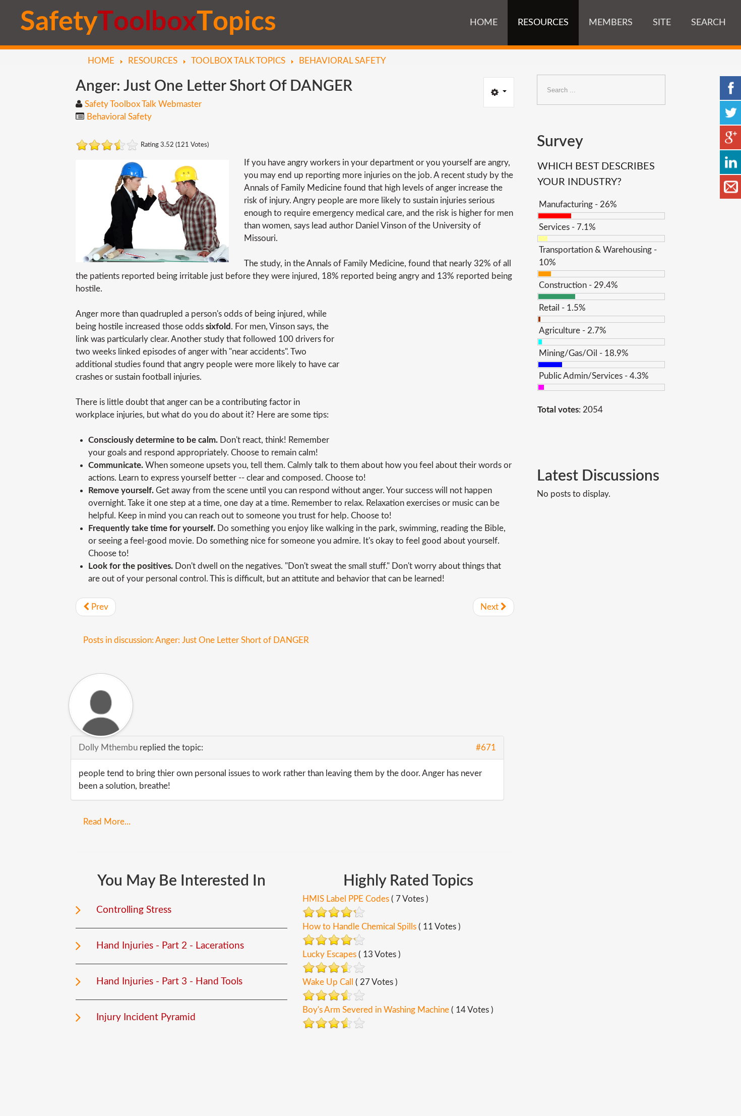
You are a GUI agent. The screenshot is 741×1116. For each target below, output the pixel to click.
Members (611, 22)
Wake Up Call (327, 982)
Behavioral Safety (119, 116)
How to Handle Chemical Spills (359, 926)
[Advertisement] (429, 378)
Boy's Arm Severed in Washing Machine (375, 1010)
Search (708, 22)
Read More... (107, 821)
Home (484, 22)
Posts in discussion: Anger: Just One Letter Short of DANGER (196, 640)
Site (662, 22)
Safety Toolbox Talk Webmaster (143, 104)
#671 (486, 747)
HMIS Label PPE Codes (345, 899)
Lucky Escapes (329, 954)
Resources (543, 22)
